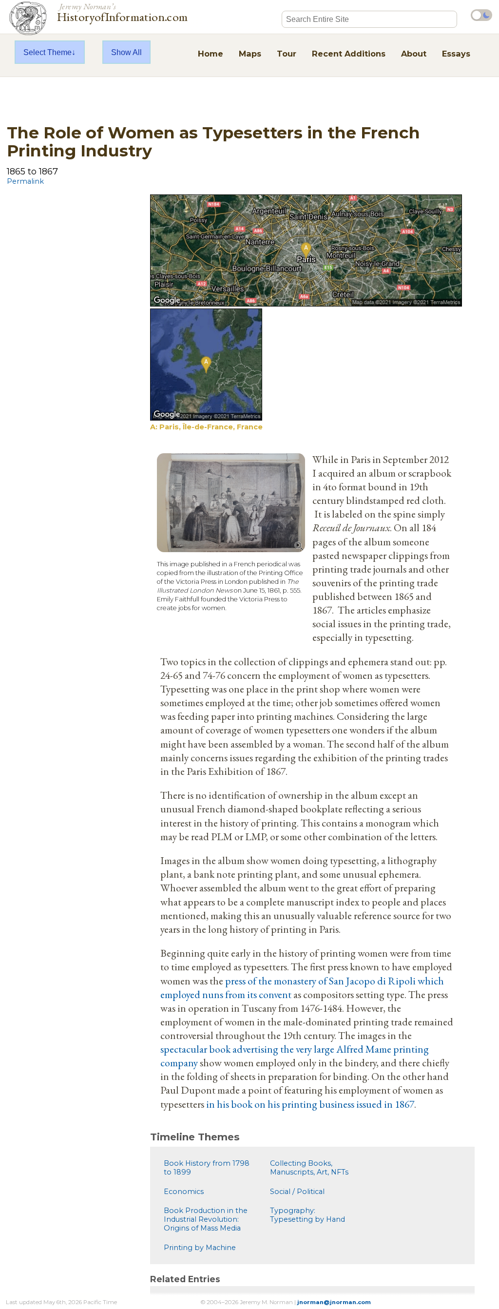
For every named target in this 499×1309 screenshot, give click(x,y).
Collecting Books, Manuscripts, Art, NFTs (309, 1167)
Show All (126, 52)
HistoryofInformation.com (122, 11)
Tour (286, 53)
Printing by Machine (200, 1247)
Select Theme (47, 52)
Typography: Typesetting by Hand (307, 1215)
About (413, 53)
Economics (184, 1191)
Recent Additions (348, 53)
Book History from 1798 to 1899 (207, 1167)
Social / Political (297, 1191)
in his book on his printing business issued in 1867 (310, 1104)
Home (210, 53)
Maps (250, 53)
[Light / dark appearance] (481, 15)
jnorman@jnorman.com (334, 1302)
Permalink (25, 181)
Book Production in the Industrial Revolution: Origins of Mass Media (206, 1219)
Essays (456, 53)
